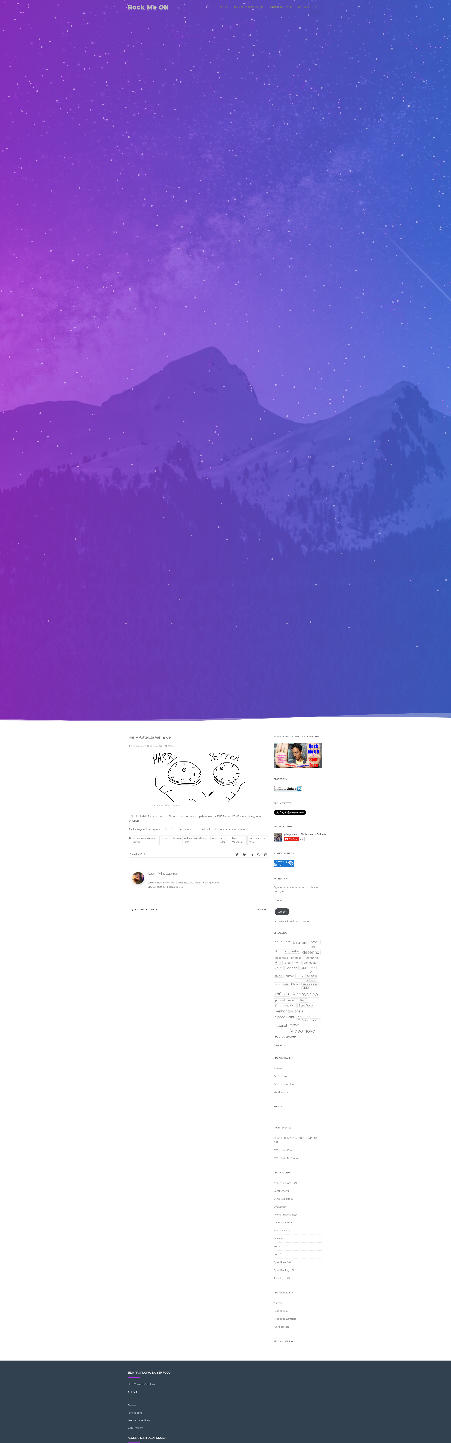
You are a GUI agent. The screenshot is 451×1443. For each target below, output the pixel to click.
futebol (297, 962)
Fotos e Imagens (282, 1214)
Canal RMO (280, 1191)
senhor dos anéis (289, 1011)
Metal (306, 988)
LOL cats (295, 984)
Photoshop (305, 994)
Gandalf (291, 968)
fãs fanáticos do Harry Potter (195, 840)
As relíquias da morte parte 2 (144, 840)
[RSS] (258, 854)
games (278, 967)
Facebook (311, 958)
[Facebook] (229, 854)
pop (276, 1254)
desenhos (281, 957)
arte (288, 941)
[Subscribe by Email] (284, 866)
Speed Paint (284, 1017)
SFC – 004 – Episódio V (286, 1150)
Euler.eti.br (279, 1045)
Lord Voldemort (237, 840)
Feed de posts (281, 1076)
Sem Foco (306, 1005)
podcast (280, 1000)
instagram (311, 980)
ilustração (312, 975)
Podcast (278, 1246)
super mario (302, 1016)
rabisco (292, 1000)
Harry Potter (222, 840)
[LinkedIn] (251, 854)
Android (279, 941)
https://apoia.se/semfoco (141, 1384)
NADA (171, 746)
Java (277, 984)
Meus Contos (280, 1230)
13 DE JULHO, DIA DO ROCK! (143, 909)
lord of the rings (310, 984)
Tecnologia (279, 1278)
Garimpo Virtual (282, 1222)
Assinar (282, 912)
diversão (296, 957)
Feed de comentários (285, 1084)
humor (290, 975)
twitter (294, 1025)
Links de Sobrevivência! (248, 7)
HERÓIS (279, 975)
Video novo (302, 1031)
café (312, 946)
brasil (314, 942)
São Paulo (302, 1020)
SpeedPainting (281, 1270)
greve (312, 972)
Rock (303, 1000)
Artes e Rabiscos (282, 1183)
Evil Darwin (280, 1206)
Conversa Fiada (282, 1199)
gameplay (310, 962)
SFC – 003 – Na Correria (286, 1158)
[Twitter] (236, 854)
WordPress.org (281, 1092)
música (282, 993)
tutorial (281, 1025)
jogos (285, 984)
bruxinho (165, 838)
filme (213, 838)
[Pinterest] (244, 854)
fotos (287, 962)
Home (223, 7)
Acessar (278, 1068)
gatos (312, 967)
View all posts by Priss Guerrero (165, 887)
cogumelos (292, 951)
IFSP (300, 976)
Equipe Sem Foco (281, 7)
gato (304, 967)
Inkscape (262, 909)
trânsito (315, 1020)
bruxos (177, 838)
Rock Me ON (148, 7)
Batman (300, 942)
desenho (310, 952)
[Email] (265, 854)
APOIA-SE (303, 7)
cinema (278, 951)
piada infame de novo (257, 840)
